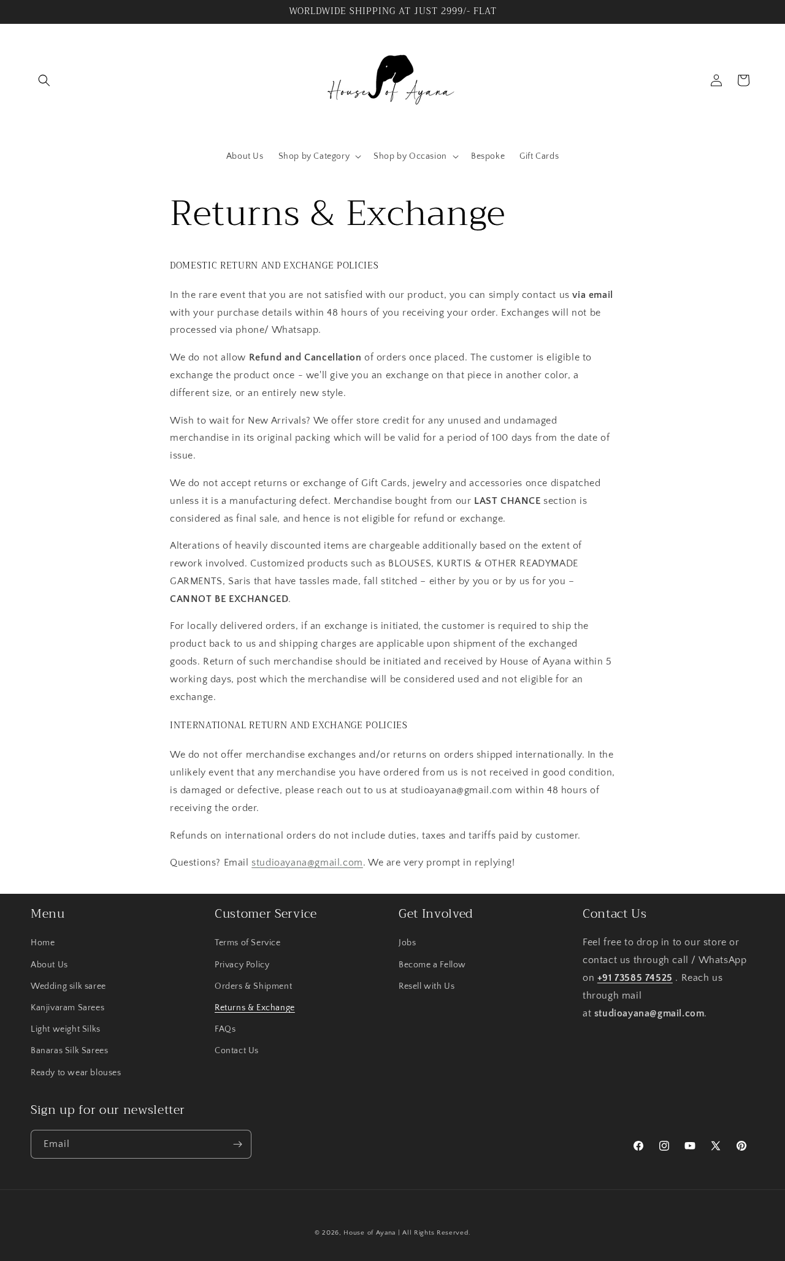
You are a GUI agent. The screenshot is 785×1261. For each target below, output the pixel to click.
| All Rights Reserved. (434, 1232)
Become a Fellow (432, 965)
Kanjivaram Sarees (67, 1008)
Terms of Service (248, 943)
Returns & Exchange (255, 1008)
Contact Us (237, 1051)
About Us (49, 965)
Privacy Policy (242, 965)
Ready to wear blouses (76, 1073)
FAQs (225, 1029)
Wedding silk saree (68, 986)
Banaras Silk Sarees (69, 1051)
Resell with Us (426, 986)
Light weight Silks (66, 1029)
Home (43, 943)
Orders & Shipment (253, 986)
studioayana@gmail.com (307, 862)
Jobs (407, 943)
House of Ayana (369, 1232)
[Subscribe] (237, 1144)
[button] (44, 80)
